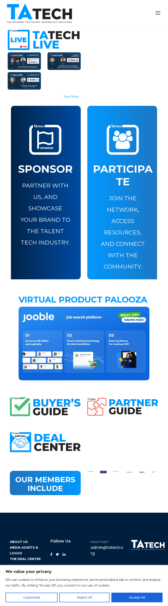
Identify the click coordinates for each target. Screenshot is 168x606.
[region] (84, 585)
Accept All (137, 597)
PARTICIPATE (123, 175)
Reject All (84, 597)
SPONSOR (45, 169)
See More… (72, 97)
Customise (31, 597)
